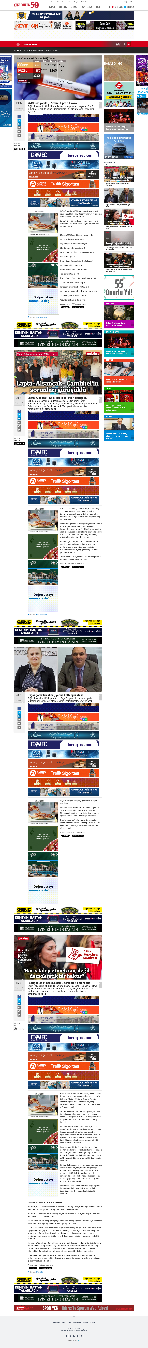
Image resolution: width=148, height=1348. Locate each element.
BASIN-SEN (39, 1272)
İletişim (92, 1323)
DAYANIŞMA (84, 2)
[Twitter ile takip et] (70, 1336)
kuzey (38, 317)
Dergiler (110, 303)
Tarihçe (85, 1323)
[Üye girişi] (78, 1336)
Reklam (70, 2)
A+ (100, 103)
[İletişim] (128, 44)
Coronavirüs (43, 317)
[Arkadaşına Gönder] (19, 127)
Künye (69, 1323)
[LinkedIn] (19, 124)
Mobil (63, 2)
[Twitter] (19, 120)
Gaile (58, 2)
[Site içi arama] (132, 44)
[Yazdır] (19, 131)
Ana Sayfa (51, 2)
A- (100, 107)
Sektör (109, 360)
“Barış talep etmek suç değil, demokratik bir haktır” (42, 44)
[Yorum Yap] (19, 135)
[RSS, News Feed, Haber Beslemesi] (74, 1336)
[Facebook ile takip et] (66, 1336)
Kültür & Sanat (113, 332)
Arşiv (63, 1323)
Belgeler (76, 2)
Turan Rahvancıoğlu (41, 614)
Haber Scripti (72, 1340)
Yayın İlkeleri (76, 1323)
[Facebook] (19, 116)
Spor (108, 388)
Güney (109, 416)
